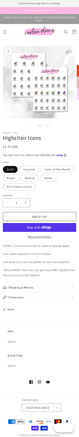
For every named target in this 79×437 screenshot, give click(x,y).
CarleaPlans (33, 435)
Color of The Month (57, 169)
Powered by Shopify (50, 435)
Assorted (29, 169)
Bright (11, 178)
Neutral (30, 178)
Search (12, 341)
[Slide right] (48, 125)
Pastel (48, 178)
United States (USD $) (37, 407)
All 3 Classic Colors (19, 186)
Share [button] (10, 309)
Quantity (7, 195)
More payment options (39, 236)
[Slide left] (31, 125)
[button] (5, 32)
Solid (10, 169)
